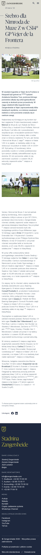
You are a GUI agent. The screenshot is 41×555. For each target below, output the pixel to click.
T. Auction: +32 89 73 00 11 (13, 482)
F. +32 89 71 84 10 (9, 489)
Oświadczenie (29, 552)
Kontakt (5, 504)
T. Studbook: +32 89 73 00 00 (14, 479)
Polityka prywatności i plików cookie (17, 547)
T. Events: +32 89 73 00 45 (13, 487)
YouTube (5, 523)
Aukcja (4, 498)
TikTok (4, 526)
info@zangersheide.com (12, 476)
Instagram (6, 521)
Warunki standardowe (11, 552)
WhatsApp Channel (10, 509)
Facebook (6, 518)
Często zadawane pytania (12, 506)
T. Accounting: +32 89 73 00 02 (15, 484)
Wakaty (5, 501)
